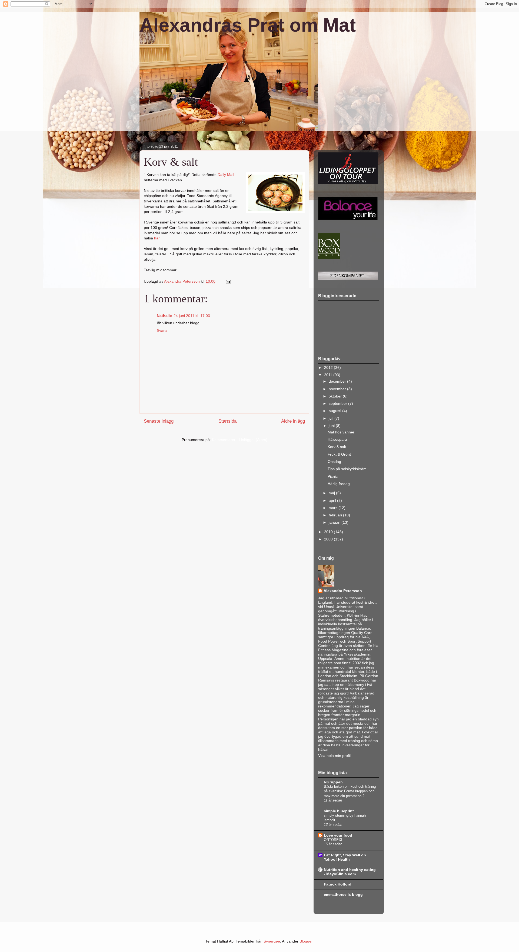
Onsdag (334, 461)
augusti (335, 411)
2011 (328, 375)
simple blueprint (339, 811)
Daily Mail (226, 174)
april (333, 500)
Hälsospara (337, 439)
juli (331, 418)
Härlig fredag (339, 484)
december (338, 381)
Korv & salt (337, 447)
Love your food (338, 835)
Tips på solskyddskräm (347, 469)
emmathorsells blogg (343, 894)
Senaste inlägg (159, 421)
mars (333, 508)
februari (336, 515)
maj (332, 493)
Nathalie (164, 315)
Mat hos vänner (341, 432)
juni (332, 425)
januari (335, 522)
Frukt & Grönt (339, 454)
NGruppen (333, 782)
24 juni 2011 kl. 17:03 (192, 315)
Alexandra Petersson (343, 591)
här (156, 238)
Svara (162, 330)
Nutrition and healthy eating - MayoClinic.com (350, 871)
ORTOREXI (333, 840)
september (338, 403)
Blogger (306, 941)
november (338, 389)
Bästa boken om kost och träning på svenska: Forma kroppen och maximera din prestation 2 (350, 791)
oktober (336, 396)
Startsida (227, 421)
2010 (329, 532)
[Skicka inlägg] (228, 281)
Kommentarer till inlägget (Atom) (239, 439)
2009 (329, 539)
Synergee (272, 941)
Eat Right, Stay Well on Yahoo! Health (345, 857)
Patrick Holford (337, 884)
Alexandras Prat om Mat (247, 25)
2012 (329, 367)
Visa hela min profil (334, 755)
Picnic (333, 476)
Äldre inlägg (293, 421)
